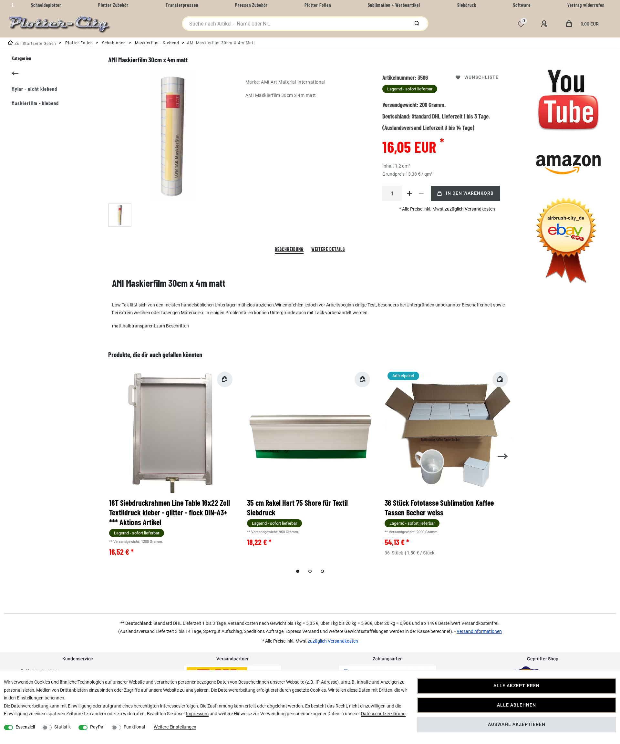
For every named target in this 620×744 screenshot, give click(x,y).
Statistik (62, 726)
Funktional (134, 726)
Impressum (197, 713)
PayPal (97, 726)
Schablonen (113, 43)
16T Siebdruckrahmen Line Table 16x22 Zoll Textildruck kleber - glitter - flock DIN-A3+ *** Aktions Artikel (169, 512)
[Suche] (417, 23)
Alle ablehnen (516, 705)
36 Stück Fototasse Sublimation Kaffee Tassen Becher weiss (439, 507)
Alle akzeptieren (516, 685)
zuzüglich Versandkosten (470, 209)
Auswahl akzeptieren (516, 724)
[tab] (289, 249)
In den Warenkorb (470, 193)
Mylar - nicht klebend (34, 89)
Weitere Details (328, 249)
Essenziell (25, 726)
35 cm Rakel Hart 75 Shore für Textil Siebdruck (297, 507)
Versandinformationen (479, 631)
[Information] (11, 5)
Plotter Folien (78, 43)
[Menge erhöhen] (409, 193)
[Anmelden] (545, 24)
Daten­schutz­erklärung (383, 713)
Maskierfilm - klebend (156, 43)
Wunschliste (481, 77)
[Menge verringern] (421, 193)
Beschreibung (289, 249)
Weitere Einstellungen (175, 726)
